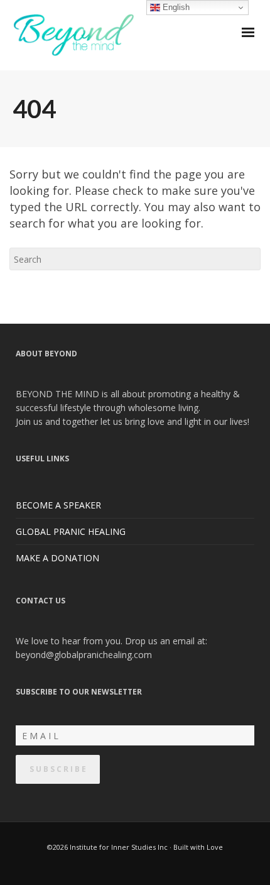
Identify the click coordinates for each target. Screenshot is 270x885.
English (175, 7)
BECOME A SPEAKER (58, 505)
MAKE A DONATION (57, 558)
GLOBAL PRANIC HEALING (71, 531)
